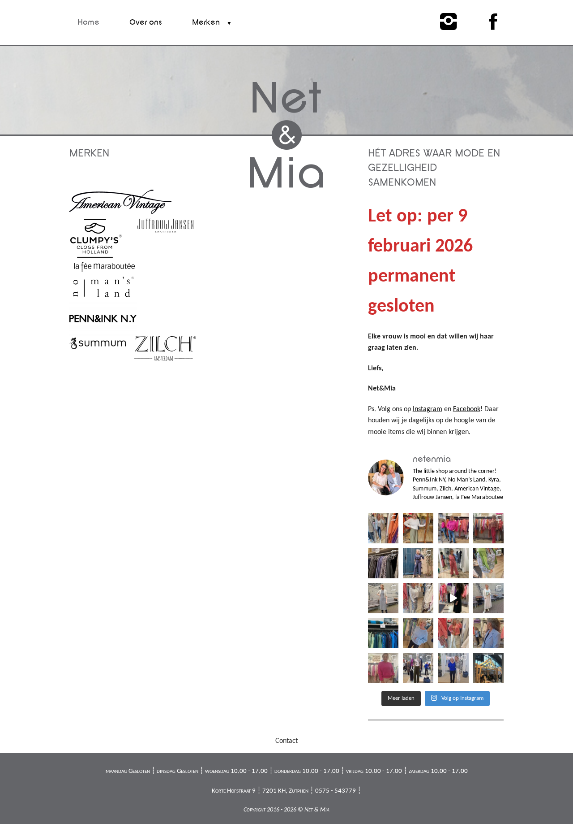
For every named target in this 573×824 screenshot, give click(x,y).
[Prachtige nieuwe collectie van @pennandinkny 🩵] (488, 633)
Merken (206, 22)
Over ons (145, 22)
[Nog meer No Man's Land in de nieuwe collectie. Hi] (383, 563)
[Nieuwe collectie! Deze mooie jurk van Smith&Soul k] (418, 598)
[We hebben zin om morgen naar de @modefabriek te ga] (488, 668)
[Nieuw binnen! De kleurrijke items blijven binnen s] (488, 528)
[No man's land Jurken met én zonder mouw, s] (383, 598)
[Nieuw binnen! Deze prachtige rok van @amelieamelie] (418, 528)
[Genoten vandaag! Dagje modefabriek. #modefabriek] (453, 668)
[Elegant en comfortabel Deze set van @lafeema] (418, 563)
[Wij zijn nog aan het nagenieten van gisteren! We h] (418, 668)
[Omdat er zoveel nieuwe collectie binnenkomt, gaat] (383, 633)
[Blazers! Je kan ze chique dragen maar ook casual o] (383, 528)
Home (88, 22)
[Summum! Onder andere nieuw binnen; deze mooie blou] (453, 633)
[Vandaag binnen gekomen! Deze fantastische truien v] (383, 668)
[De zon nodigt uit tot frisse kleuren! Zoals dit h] (488, 563)
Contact (286, 741)
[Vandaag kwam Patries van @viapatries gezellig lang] (453, 528)
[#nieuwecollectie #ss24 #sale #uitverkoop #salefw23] (453, 598)
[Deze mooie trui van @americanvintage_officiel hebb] (418, 633)
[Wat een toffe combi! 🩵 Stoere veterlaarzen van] (488, 598)
